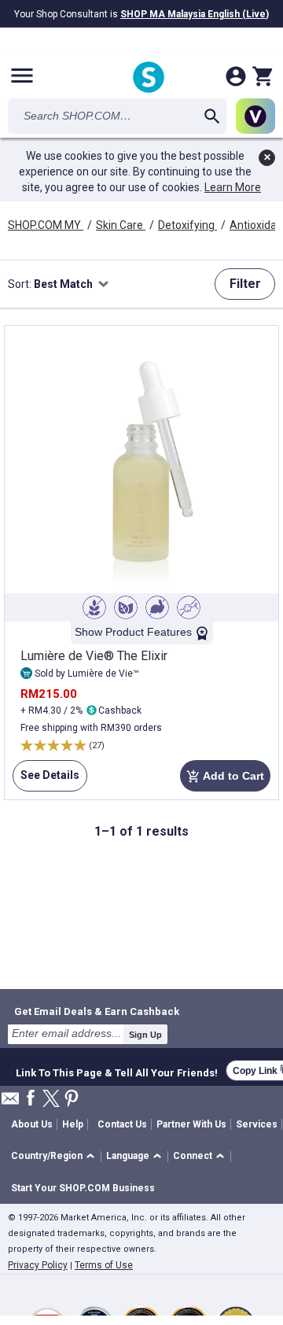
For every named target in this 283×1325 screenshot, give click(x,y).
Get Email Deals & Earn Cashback (96, 1011)
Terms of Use (104, 1265)
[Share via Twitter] (51, 1099)
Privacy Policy (38, 1265)
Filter (245, 283)
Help (72, 1124)
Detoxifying (187, 225)
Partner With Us (191, 1124)
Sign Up (145, 1034)
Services (256, 1124)
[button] (55, 1157)
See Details (46, 780)
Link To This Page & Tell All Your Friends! (117, 1071)
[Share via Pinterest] (71, 1099)
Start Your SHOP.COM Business (83, 1188)
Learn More (232, 187)
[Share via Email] (10, 1102)
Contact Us (122, 1124)
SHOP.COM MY (45, 225)
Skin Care (120, 225)
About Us (32, 1124)
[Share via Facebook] (30, 1099)
